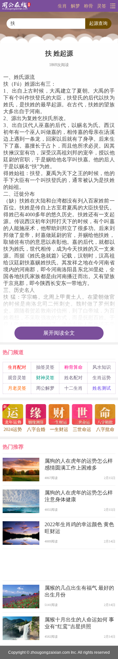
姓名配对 (73, 377)
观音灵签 (17, 377)
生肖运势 (101, 377)
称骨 (88, 6)
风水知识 (101, 367)
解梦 (75, 6)
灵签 (101, 6)
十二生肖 (73, 388)
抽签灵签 (45, 367)
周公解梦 (45, 388)
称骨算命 (73, 367)
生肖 (62, 6)
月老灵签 (17, 388)
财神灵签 (45, 377)
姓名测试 (101, 388)
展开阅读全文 (59, 333)
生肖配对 (17, 367)
